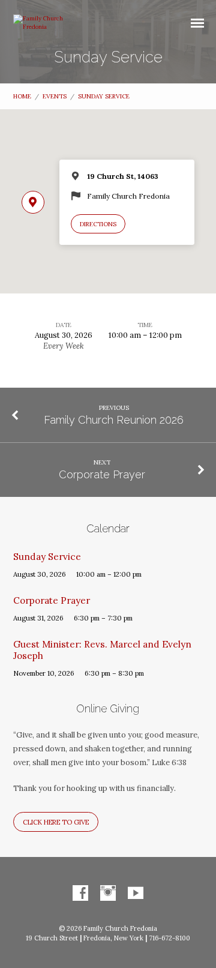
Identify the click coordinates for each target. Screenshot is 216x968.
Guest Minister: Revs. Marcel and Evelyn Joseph (102, 650)
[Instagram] (108, 893)
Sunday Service (104, 96)
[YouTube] (135, 893)
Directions (98, 224)
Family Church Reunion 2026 (114, 419)
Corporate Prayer (102, 474)
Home (22, 96)
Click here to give (56, 822)
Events (55, 96)
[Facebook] (80, 893)
